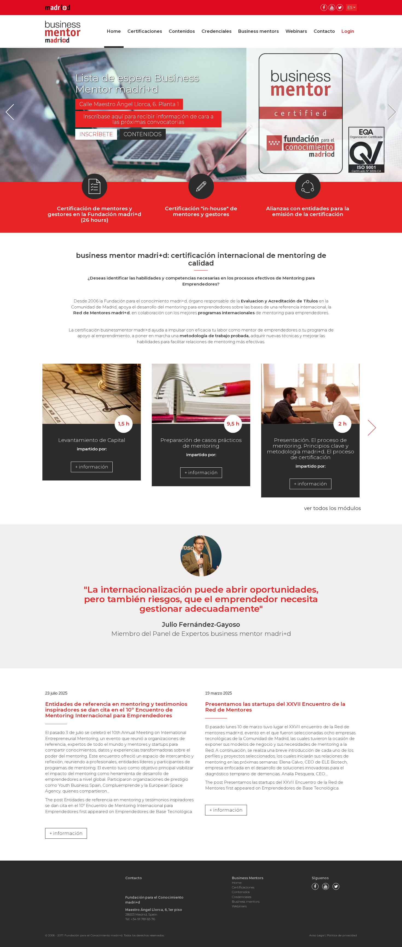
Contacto (324, 31)
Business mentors (258, 31)
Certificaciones (144, 31)
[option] (201, 115)
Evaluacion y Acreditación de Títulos (280, 301)
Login (348, 31)
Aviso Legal (317, 935)
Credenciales (217, 31)
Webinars (296, 31)
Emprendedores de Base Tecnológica (153, 811)
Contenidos (182, 31)
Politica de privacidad (342, 935)
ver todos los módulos (332, 508)
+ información (91, 467)
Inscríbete (96, 134)
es (350, 7)
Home (114, 31)
